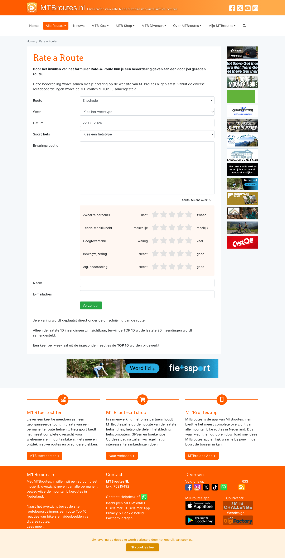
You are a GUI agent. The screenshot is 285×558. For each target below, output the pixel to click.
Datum (38, 123)
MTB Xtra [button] (99, 26)
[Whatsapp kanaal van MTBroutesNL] (223, 487)
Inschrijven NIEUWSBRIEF (126, 503)
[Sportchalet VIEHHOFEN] (242, 228)
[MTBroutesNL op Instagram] (197, 487)
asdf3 (172, 214)
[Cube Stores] (242, 53)
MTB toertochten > (44, 456)
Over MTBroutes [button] (186, 26)
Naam (37, 283)
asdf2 (164, 214)
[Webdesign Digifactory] (238, 520)
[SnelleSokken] (242, 170)
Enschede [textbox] (90, 100)
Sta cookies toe (142, 547)
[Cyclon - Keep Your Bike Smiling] (242, 243)
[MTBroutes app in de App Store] (200, 505)
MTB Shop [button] (124, 26)
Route (37, 100)
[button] (244, 26)
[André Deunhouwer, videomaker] (238, 505)
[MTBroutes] (33, 8)
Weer (37, 112)
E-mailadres (42, 294)
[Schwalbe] (242, 68)
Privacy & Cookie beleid (125, 513)
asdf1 (155, 214)
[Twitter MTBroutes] (241, 8)
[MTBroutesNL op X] (206, 487)
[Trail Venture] (242, 141)
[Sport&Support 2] (242, 214)
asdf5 (189, 214)
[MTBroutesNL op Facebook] (188, 487)
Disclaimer (114, 508)
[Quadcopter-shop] (242, 112)
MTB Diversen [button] (153, 26)
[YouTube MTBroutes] (248, 8)
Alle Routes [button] (54, 26)
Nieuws (78, 26)
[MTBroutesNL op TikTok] (215, 487)
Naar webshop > (122, 456)
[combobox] (147, 100)
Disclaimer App (138, 508)
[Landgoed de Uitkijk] (242, 155)
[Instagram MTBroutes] (255, 8)
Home (34, 26)
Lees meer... (36, 526)
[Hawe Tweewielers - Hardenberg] (242, 126)
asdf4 (181, 214)
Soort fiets (41, 134)
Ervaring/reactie (45, 145)
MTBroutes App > (202, 456)
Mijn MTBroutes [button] (220, 26)
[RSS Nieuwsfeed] (241, 487)
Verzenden (91, 305)
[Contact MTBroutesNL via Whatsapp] (144, 497)
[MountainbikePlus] (242, 199)
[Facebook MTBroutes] (233, 8)
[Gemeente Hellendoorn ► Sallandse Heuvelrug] (242, 97)
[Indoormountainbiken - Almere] (242, 82)
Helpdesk (128, 497)
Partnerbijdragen (119, 518)
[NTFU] (242, 185)
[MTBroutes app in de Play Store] (200, 520)
